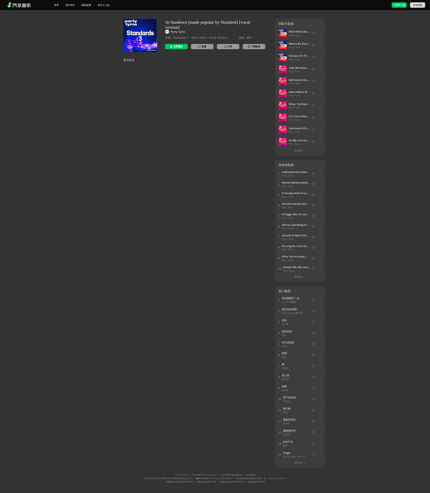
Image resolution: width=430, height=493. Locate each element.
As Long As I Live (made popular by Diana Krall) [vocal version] (296, 246)
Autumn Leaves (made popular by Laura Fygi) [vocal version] (296, 203)
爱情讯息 (287, 331)
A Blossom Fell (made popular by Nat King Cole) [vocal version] (296, 172)
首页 (56, 5)
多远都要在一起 (290, 298)
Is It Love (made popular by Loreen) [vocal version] (299, 116)
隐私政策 (86, 5)
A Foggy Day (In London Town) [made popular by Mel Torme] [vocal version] (296, 214)
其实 (284, 320)
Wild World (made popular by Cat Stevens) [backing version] (299, 31)
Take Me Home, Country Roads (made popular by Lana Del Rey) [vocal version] (299, 67)
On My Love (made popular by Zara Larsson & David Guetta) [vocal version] (299, 140)
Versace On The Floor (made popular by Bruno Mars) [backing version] (299, 55)
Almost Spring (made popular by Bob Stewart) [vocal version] (296, 182)
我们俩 (286, 408)
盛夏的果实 (289, 419)
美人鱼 (285, 375)
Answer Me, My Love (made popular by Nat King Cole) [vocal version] (297, 267)
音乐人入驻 (104, 5)
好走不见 (288, 441)
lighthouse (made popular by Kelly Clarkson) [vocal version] (299, 80)
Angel (286, 452)
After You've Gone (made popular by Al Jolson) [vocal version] (296, 256)
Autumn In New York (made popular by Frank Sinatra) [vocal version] (296, 235)
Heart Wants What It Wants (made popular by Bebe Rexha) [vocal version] (299, 92)
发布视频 (417, 5)
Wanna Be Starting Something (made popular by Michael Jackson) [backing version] (299, 43)
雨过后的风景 (289, 309)
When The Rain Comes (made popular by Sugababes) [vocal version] (299, 104)
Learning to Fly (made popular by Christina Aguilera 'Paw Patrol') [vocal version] (299, 128)
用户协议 (70, 5)
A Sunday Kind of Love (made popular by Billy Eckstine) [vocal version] (296, 193)
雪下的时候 (289, 397)
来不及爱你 (288, 342)
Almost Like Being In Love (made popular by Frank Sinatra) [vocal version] (296, 224)
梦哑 (284, 353)
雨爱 (284, 386)
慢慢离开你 (289, 430)
